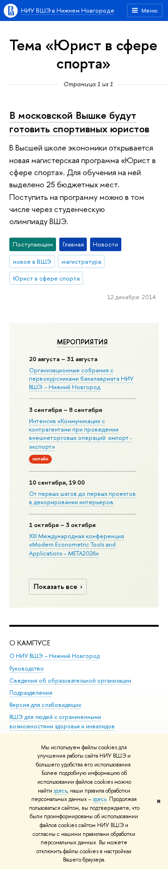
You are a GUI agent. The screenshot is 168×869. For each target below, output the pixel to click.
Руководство (26, 668)
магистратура (81, 261)
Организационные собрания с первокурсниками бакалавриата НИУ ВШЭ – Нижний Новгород (81, 378)
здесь (60, 790)
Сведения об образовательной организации (70, 680)
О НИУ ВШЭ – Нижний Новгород (54, 656)
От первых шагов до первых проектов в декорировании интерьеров (82, 497)
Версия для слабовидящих (45, 705)
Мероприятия (82, 342)
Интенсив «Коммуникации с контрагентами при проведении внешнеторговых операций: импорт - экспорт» (81, 434)
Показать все (55, 586)
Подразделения (30, 693)
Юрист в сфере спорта (46, 278)
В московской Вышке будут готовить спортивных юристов (79, 122)
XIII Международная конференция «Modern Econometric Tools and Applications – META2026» (76, 544)
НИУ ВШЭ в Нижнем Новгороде (67, 10)
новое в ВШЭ (32, 261)
